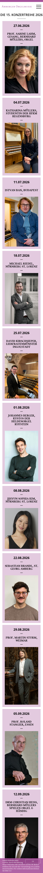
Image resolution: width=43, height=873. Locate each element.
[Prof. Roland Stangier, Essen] (21, 758)
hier (10, 871)
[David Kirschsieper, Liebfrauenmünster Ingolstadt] (21, 375)
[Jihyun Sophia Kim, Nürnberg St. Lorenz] (21, 528)
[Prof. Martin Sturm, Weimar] (21, 676)
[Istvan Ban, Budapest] (21, 222)
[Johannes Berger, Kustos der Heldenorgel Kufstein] (21, 456)
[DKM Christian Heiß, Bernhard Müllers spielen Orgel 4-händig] (21, 840)
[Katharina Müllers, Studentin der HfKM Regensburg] (21, 148)
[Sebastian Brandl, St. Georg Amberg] (21, 597)
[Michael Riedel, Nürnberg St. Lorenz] (21, 298)
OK (33, 861)
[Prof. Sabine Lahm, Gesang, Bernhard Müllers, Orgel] (21, 69)
